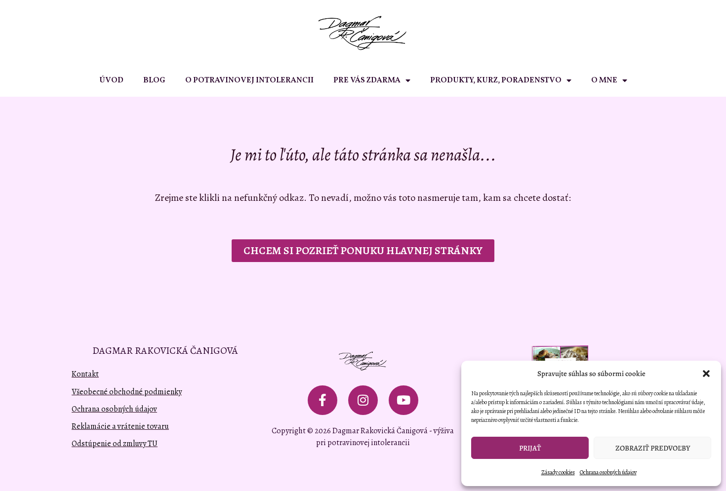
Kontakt (85, 374)
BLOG (154, 80)
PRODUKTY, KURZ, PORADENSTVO (496, 80)
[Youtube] (403, 400)
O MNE (604, 80)
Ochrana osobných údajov (608, 472)
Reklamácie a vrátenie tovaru (120, 426)
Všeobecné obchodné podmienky (127, 391)
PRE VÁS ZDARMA (367, 80)
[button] (706, 373)
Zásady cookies (558, 472)
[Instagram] (363, 400)
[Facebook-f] (322, 400)
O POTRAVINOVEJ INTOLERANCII (249, 80)
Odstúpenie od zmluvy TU (115, 443)
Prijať (530, 448)
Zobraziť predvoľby (652, 448)
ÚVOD (111, 80)
